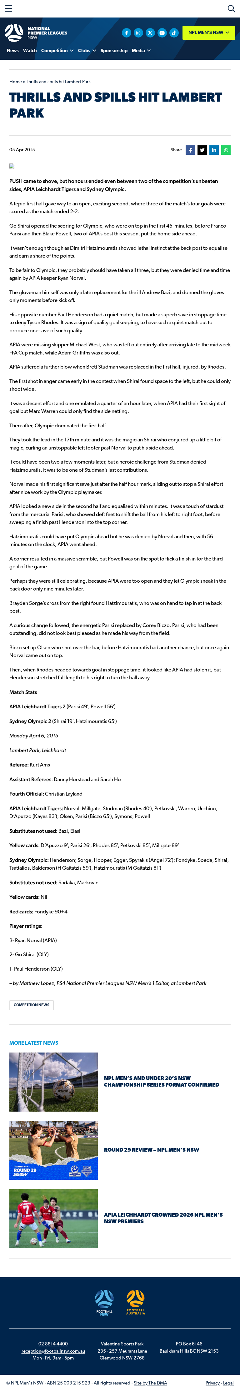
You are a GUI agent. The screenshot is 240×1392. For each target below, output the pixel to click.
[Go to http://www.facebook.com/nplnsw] (126, 33)
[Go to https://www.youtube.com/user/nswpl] (162, 33)
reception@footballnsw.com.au (53, 1351)
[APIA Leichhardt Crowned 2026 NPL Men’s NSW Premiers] (53, 1218)
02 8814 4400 (53, 1344)
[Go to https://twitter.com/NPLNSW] (150, 33)
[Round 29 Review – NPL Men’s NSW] (53, 1150)
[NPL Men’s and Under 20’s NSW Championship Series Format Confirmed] (53, 1082)
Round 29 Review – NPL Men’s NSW (151, 1150)
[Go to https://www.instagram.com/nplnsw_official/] (138, 33)
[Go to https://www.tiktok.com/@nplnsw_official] (174, 33)
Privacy (213, 1383)
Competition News (31, 1005)
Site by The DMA (150, 1383)
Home (15, 82)
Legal (228, 1383)
